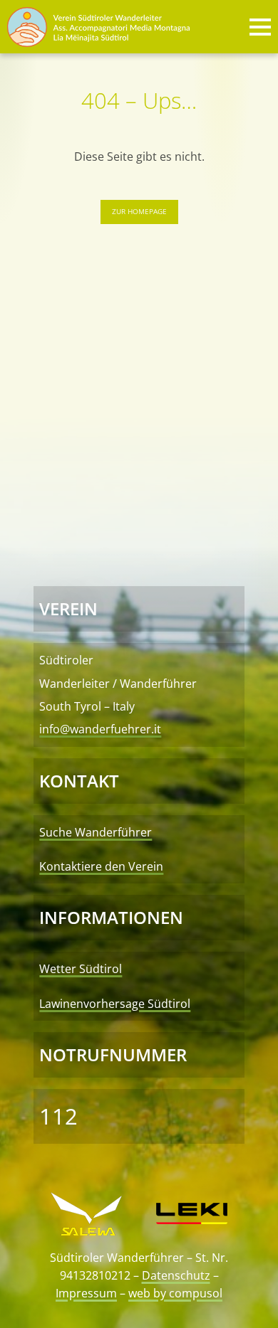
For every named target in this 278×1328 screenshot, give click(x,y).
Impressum (86, 1293)
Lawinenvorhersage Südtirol (114, 1003)
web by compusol (175, 1293)
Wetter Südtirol (80, 969)
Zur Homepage (139, 211)
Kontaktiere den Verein (101, 866)
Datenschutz (176, 1275)
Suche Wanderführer (95, 832)
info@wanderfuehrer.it (100, 729)
